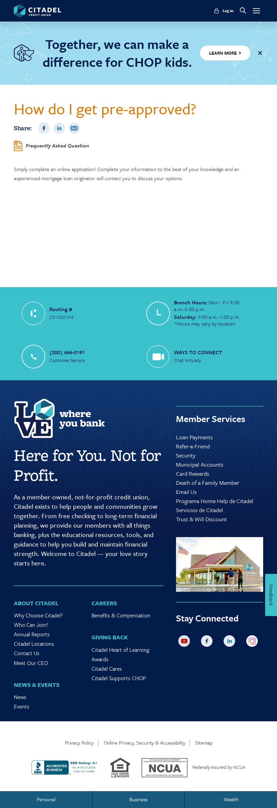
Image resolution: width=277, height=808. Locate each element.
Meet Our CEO (31, 663)
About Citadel (36, 603)
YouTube (185, 642)
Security (186, 455)
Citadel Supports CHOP (119, 678)
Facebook (44, 128)
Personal (46, 799)
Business (138, 799)
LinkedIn (59, 128)
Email (74, 128)
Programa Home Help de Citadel (214, 501)
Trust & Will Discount (201, 519)
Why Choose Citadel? (38, 615)
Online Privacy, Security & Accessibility (144, 743)
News (20, 697)
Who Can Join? (31, 625)
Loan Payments (194, 437)
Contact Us (27, 653)
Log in (228, 10)
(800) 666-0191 (67, 352)
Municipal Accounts (199, 464)
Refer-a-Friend (193, 446)
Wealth (231, 799)
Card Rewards (192, 473)
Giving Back (110, 637)
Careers (104, 603)
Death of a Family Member (207, 482)
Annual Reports (32, 634)
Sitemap (203, 743)
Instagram (253, 642)
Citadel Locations (34, 644)
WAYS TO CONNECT (198, 352)
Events (21, 706)
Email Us (186, 491)
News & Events (36, 684)
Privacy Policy (79, 743)
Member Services (210, 418)
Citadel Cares (107, 669)
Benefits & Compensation (121, 615)
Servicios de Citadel (199, 510)
